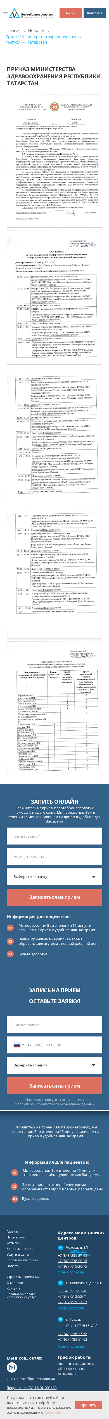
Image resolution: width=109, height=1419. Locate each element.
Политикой (52, 1412)
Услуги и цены (18, 1254)
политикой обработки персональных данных (55, 1104)
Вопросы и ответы (21, 1248)
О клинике (15, 1282)
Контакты (14, 1288)
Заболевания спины (22, 1260)
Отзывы (13, 1243)
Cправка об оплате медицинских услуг (21, 1295)
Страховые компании (23, 1277)
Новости (36, 30)
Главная (13, 30)
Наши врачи (16, 1237)
